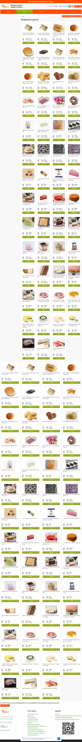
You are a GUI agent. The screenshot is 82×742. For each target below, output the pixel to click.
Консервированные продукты (35, 729)
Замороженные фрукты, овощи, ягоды (37, 726)
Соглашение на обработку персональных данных (67, 719)
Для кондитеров (32, 717)
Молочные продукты (33, 727)
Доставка (41, 11)
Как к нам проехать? (5, 730)
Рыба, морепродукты (33, 714)
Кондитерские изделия (33, 724)
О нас (57, 11)
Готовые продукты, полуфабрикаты (36, 731)
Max (68, 735)
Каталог (24, 11)
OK (58, 738)
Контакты (73, 11)
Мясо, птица (31, 715)
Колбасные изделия (33, 719)
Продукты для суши (33, 721)
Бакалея (30, 722)
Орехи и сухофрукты (33, 734)
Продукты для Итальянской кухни (36, 733)
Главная (8, 11)
